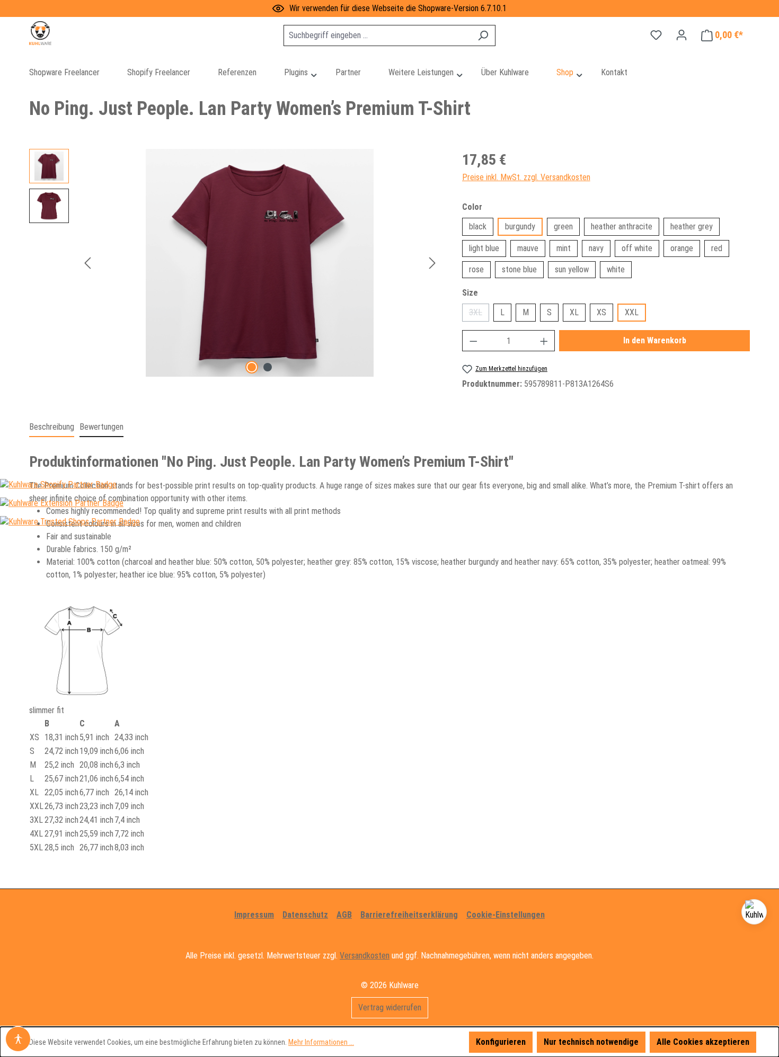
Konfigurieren (501, 1042)
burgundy (520, 226)
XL (574, 312)
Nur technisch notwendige (591, 1042)
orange (681, 248)
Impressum (254, 915)
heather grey (691, 226)
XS (601, 312)
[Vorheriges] (87, 263)
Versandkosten (365, 956)
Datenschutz (305, 915)
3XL (479, 314)
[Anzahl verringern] (473, 340)
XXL (632, 312)
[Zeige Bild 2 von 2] (267, 367)
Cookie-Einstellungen (505, 915)
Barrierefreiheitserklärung (409, 915)
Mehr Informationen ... (321, 1042)
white (616, 269)
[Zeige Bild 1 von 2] (251, 367)
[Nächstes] (432, 263)
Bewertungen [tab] (101, 427)
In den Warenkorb (654, 340)
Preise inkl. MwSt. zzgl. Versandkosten (526, 177)
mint (563, 248)
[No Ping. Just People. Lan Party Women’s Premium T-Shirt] (260, 263)
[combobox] (377, 35)
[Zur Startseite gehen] (82, 33)
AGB (344, 915)
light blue (484, 248)
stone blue (519, 269)
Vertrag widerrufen (389, 1007)
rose (476, 269)
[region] (235, 263)
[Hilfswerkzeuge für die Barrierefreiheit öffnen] (18, 1039)
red (716, 248)
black (477, 226)
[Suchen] (483, 35)
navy (596, 248)
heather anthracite (621, 226)
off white (637, 248)
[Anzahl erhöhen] (544, 340)
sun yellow (572, 269)
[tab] (51, 427)
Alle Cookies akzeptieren (703, 1042)
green (563, 226)
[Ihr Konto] (681, 35)
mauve (527, 248)
